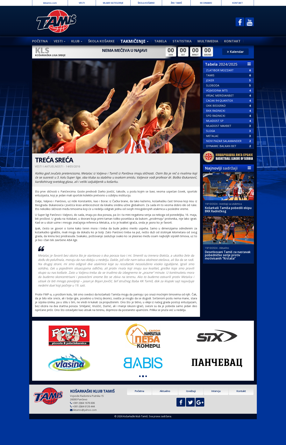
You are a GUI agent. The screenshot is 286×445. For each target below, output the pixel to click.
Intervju (216, 391)
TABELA (160, 41)
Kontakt (241, 391)
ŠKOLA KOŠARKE (146, 2)
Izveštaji (191, 391)
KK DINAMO (206, 2)
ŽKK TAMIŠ (176, 2)
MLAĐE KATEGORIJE (113, 2)
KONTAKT (237, 2)
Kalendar (236, 51)
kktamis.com (50, 2)
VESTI (82, 2)
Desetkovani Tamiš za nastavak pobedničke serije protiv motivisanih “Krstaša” (228, 255)
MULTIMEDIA (207, 41)
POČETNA (40, 41)
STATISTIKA (182, 41)
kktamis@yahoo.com (85, 410)
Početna (139, 391)
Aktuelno (165, 391)
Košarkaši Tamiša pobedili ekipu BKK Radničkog (228, 209)
